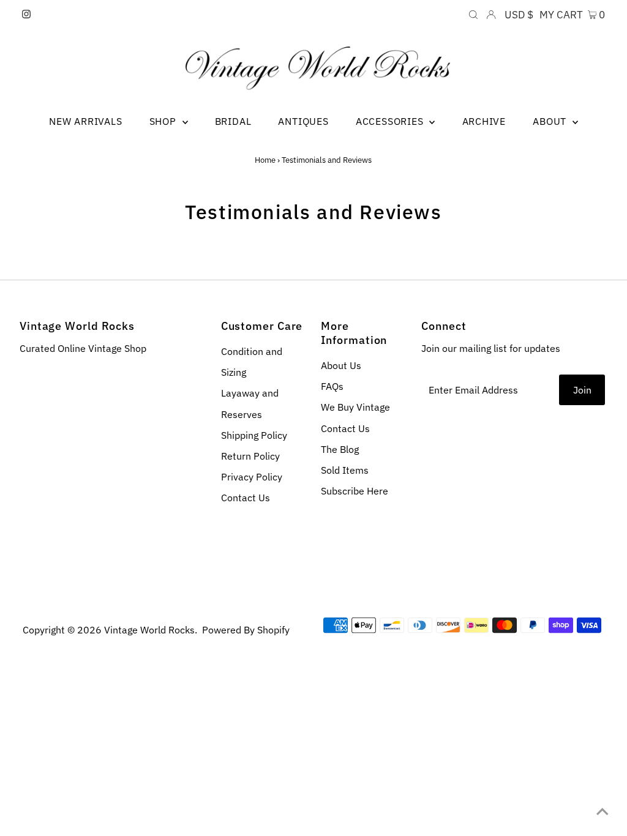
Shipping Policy (254, 435)
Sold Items (345, 470)
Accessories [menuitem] (391, 121)
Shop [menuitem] (164, 121)
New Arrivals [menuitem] (85, 121)
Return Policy (250, 456)
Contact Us (245, 497)
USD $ (519, 14)
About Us (341, 365)
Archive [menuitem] (484, 121)
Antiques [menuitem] (303, 121)
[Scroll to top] (602, 811)
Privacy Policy (251, 477)
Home (265, 160)
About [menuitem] (551, 121)
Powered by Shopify (246, 630)
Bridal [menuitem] (233, 121)
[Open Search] (473, 14)
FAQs (332, 386)
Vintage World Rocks (149, 630)
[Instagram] (26, 14)
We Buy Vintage (355, 407)
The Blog (340, 449)
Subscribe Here (354, 491)
